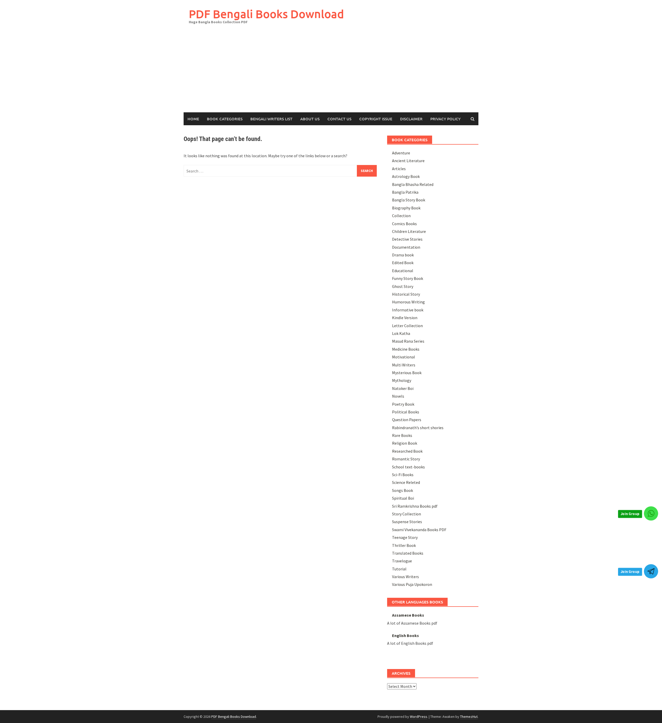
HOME (193, 118)
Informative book (407, 309)
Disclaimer (411, 118)
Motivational (403, 356)
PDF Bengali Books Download (266, 14)
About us (310, 118)
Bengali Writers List (271, 118)
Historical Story (406, 294)
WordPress (418, 716)
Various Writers (405, 576)
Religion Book (404, 443)
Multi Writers (403, 364)
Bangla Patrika (405, 192)
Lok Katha (401, 333)
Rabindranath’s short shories (417, 427)
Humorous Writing (408, 301)
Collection (401, 215)
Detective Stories (407, 239)
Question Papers (406, 419)
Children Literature (409, 231)
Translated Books (407, 553)
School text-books (408, 466)
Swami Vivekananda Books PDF (419, 529)
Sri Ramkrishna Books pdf (415, 506)
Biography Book (406, 207)
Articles (399, 168)
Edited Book (402, 262)
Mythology (401, 380)
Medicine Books (405, 349)
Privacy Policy (445, 118)
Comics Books (404, 223)
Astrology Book (406, 176)
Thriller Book (404, 545)
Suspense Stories (407, 521)
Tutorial (399, 568)
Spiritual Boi (403, 498)
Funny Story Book (407, 278)
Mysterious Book (407, 372)
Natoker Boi (402, 388)
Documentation (406, 247)
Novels (398, 396)
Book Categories (225, 118)
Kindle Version (404, 317)
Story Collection (406, 513)
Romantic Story (406, 458)
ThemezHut (469, 716)
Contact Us (339, 118)
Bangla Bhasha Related (412, 184)
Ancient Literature (408, 160)
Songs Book (402, 490)
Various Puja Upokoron (412, 584)
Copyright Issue (375, 118)
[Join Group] (651, 513)
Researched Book (407, 451)
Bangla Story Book (408, 199)
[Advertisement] (331, 73)
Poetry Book (403, 404)
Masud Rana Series (408, 341)
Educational (402, 270)
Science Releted (406, 482)
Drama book (403, 254)
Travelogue (402, 560)
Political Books (405, 411)
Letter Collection (407, 325)
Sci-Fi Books (402, 474)
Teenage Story (405, 537)
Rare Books (402, 435)
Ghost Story (402, 286)
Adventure (401, 152)
